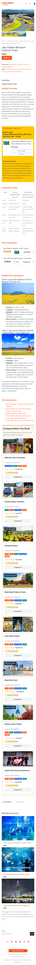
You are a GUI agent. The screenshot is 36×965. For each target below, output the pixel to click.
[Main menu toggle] (30, 3)
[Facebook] (11, 941)
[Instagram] (7, 941)
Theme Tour (25, 64)
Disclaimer (26, 960)
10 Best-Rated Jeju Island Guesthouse (18, 416)
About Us (8, 960)
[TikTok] (24, 941)
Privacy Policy (17, 960)
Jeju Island (11, 71)
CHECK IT (6, 58)
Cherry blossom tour (16, 69)
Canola (7, 69)
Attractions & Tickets (15, 64)
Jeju (6, 71)
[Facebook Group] (15, 941)
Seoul (18, 802)
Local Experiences (12, 41)
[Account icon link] (34, 3)
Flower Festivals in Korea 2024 (16, 413)
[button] (26, 4)
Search (3, 930)
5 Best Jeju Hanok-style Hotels (16, 418)
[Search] (32, 934)
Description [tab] (6, 80)
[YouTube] (20, 941)
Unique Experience (24, 41)
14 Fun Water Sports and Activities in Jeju (19, 420)
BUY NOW (21, 151)
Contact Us (18, 962)
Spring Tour (18, 71)
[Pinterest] (28, 941)
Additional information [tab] (9, 84)
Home (3, 41)
